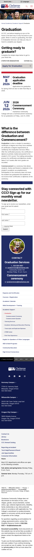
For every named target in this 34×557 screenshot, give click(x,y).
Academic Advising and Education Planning (17, 325)
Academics (9, 23)
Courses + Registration (10, 297)
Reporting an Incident (8, 447)
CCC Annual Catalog (8, 442)
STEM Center (8, 332)
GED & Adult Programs (10, 343)
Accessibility (22, 489)
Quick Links (8, 1)
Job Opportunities (7, 453)
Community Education (10, 348)
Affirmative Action (14, 488)
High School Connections (11, 352)
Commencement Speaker (13, 318)
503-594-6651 (18, 265)
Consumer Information (9, 456)
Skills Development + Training (12, 305)
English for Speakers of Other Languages (16, 339)
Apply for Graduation (12, 66)
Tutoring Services (10, 321)
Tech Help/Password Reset (10, 450)
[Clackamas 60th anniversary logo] (17, 369)
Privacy (25, 488)
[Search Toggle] (26, 6)
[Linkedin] (14, 376)
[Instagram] (25, 376)
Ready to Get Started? (7, 359)
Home (3, 23)
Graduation (8, 313)
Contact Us (5, 434)
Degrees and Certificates (11, 293)
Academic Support (18, 23)
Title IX (3, 488)
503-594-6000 (6, 420)
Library (3, 437)
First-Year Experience (11, 335)
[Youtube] (20, 376)
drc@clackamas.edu (14, 525)
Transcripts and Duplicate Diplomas (15, 328)
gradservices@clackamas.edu (18, 268)
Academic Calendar (9, 301)
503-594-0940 (6, 406)
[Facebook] (9, 376)
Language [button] (26, 1)
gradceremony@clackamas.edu (18, 282)
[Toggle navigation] (31, 6)
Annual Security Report (8, 489)
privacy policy (9, 547)
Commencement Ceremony (14, 316)
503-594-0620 (6, 391)
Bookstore (5, 440)
